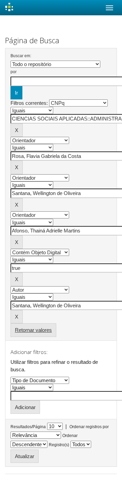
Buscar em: (21, 55)
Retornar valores (33, 330)
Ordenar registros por (89, 426)
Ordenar (70, 435)
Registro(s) (59, 444)
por (14, 71)
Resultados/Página (28, 426)
